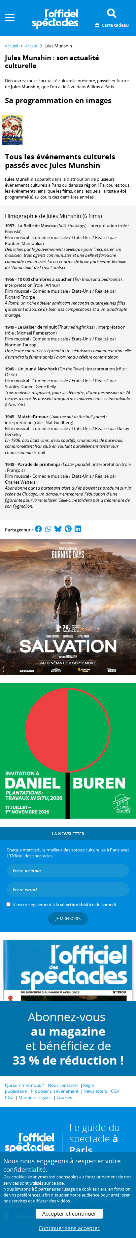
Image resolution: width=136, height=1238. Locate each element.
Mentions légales (34, 1097)
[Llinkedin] (78, 530)
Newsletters (95, 1091)
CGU (9, 1097)
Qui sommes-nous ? (24, 1085)
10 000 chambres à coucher (44, 279)
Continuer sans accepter (69, 1228)
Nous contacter (63, 1085)
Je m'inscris (68, 919)
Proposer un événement (55, 1091)
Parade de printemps (38, 464)
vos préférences (24, 1195)
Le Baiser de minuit (37, 327)
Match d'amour (33, 416)
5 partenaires (48, 1189)
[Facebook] (38, 530)
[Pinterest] (68, 530)
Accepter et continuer (69, 1213)
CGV (115, 1091)
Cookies (64, 1097)
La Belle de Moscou (36, 226)
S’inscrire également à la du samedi (64, 904)
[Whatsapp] (48, 530)
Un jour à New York (37, 369)
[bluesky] (58, 530)
